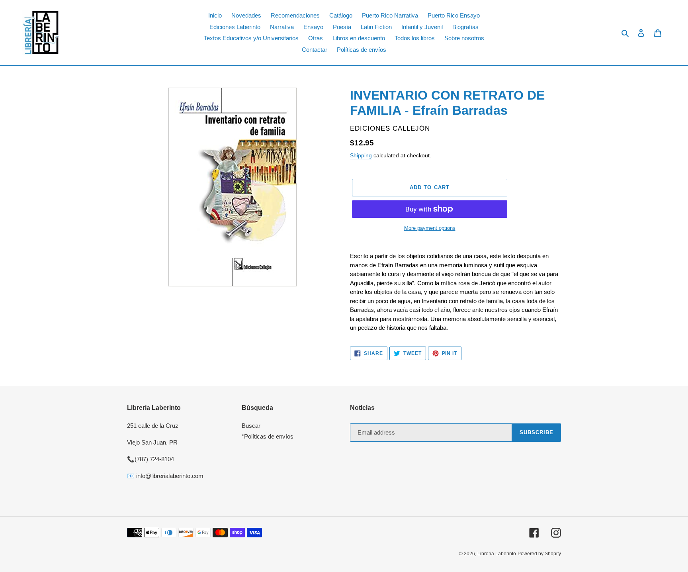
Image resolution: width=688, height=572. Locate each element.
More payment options (429, 228)
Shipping (361, 155)
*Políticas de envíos (267, 436)
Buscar (251, 425)
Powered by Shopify (539, 553)
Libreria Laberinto (496, 553)
